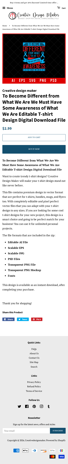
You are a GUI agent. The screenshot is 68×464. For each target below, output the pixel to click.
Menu (9, 7)
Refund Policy (34, 386)
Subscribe (58, 431)
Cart (63, 8)
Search (34, 366)
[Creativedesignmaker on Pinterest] (34, 406)
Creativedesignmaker (35, 440)
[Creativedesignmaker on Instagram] (41, 406)
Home (4, 26)
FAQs (34, 348)
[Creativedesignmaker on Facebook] (27, 406)
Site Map (34, 362)
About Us (34, 353)
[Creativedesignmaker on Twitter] (19, 406)
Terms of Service (34, 390)
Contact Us (34, 357)
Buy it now (34, 149)
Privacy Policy (34, 382)
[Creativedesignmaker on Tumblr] (48, 406)
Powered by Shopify (55, 440)
